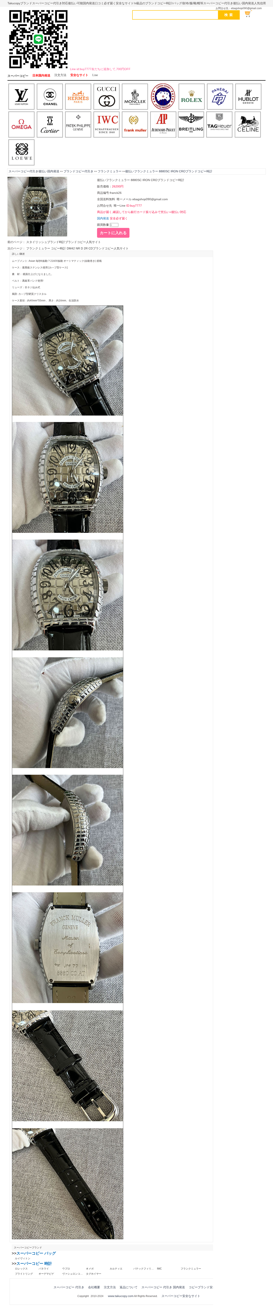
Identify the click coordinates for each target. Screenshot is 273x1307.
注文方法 (60, 75)
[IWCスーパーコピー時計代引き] (106, 124)
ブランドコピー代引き (78, 171)
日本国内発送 (41, 75)
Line (95, 75)
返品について (129, 1287)
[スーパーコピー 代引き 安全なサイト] (38, 69)
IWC (159, 1268)
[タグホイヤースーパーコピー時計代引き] (219, 124)
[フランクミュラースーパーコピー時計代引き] (135, 124)
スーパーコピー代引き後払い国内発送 (34, 171)
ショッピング (251, 13)
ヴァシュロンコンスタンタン (72, 1273)
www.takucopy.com (121, 1296)
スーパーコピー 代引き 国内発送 (163, 1287)
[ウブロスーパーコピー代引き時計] (248, 96)
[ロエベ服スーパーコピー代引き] (21, 152)
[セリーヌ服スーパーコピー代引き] (248, 124)
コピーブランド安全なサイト (208, 1287)
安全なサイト (79, 75)
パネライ (44, 1268)
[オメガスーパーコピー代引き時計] (21, 124)
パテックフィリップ (143, 1268)
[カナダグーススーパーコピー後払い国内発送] (163, 96)
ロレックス (21, 1268)
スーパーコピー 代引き (69, 1287)
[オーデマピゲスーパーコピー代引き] (163, 124)
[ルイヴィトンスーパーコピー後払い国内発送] (21, 96)
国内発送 (103, 218)
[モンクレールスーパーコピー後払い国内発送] (135, 96)
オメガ (90, 1268)
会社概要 (94, 1287)
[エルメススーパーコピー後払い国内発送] (78, 96)
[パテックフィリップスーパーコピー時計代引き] (78, 124)
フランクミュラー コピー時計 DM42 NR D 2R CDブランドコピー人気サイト (77, 248)
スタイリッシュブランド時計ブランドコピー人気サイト (63, 242)
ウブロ (66, 1268)
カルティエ (116, 1268)
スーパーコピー (17, 76)
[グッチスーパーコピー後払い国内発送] (106, 96)
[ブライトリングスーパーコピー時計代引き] (191, 124)
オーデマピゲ (46, 1273)
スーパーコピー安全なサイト (180, 1296)
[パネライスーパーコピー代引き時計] (220, 96)
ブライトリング (24, 1273)
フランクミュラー (110, 171)
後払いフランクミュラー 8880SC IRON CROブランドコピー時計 (168, 171)
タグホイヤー (93, 1273)
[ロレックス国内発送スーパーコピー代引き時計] (192, 96)
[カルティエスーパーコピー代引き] (50, 124)
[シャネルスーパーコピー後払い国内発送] (50, 96)
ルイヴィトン (22, 1258)
